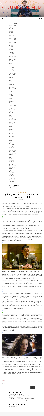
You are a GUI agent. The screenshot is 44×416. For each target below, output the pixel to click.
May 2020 (11, 48)
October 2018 (12, 74)
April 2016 (11, 116)
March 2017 (11, 101)
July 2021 (11, 28)
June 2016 (11, 113)
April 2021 (11, 32)
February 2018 (12, 85)
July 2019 (11, 62)
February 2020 (12, 52)
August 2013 (11, 137)
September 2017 (12, 92)
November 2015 (12, 119)
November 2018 (12, 73)
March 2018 (11, 84)
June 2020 (11, 46)
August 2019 (11, 60)
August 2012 (11, 154)
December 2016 (12, 105)
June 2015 (11, 126)
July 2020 (11, 45)
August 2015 (11, 123)
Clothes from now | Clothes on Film (16, 397)
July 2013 (11, 139)
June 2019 (11, 63)
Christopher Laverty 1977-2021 (15, 394)
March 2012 (11, 160)
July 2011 (11, 164)
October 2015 (12, 120)
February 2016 (12, 118)
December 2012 (12, 148)
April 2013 (11, 143)
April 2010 (11, 171)
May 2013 (11, 141)
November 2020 (12, 39)
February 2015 (12, 130)
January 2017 (11, 104)
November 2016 (12, 106)
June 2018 (11, 80)
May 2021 (11, 31)
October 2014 (12, 132)
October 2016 (12, 108)
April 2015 (11, 127)
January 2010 (11, 175)
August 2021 (11, 27)
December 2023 (12, 25)
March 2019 (11, 67)
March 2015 (11, 129)
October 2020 (12, 41)
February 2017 (12, 102)
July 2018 (11, 78)
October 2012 (12, 151)
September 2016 (12, 109)
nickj (4, 383)
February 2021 (12, 35)
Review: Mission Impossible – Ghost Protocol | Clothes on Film (21, 398)
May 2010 (11, 170)
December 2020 (12, 38)
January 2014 (11, 136)
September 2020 (12, 42)
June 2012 (11, 155)
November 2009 (12, 177)
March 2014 (11, 134)
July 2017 (11, 95)
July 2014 (11, 133)
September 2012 (12, 153)
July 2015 (11, 125)
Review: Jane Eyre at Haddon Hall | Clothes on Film (19, 395)
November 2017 (12, 90)
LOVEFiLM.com (24, 375)
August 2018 (11, 77)
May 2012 (11, 157)
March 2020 (11, 50)
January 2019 (11, 70)
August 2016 (11, 111)
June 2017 (11, 97)
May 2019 (11, 64)
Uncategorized (12, 187)
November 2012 (12, 150)
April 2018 (11, 83)
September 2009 (12, 179)
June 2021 (11, 29)
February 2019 (12, 69)
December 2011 (12, 163)
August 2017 (11, 94)
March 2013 (11, 144)
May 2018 (11, 81)
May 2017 (11, 98)
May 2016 (11, 115)
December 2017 (12, 88)
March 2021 (11, 34)
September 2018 (12, 76)
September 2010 (12, 167)
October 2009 (12, 178)
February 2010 (12, 174)
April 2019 (11, 66)
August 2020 (11, 43)
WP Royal (9, 413)
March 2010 (11, 172)
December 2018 (12, 71)
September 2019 (12, 59)
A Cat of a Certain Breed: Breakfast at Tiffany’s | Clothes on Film (21, 400)
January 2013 (11, 147)
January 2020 (11, 53)
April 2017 (11, 99)
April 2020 (11, 49)
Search (32, 387)
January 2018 (11, 87)
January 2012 (11, 161)
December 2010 (12, 165)
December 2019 (12, 55)
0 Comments (39, 383)
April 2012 (11, 158)
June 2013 (11, 140)
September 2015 (12, 122)
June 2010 (11, 168)
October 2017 (12, 91)
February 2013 (12, 146)
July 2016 (11, 112)
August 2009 (11, 181)
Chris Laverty (11, 378)
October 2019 (12, 57)
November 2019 (12, 56)
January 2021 (11, 36)
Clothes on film (22, 7)
